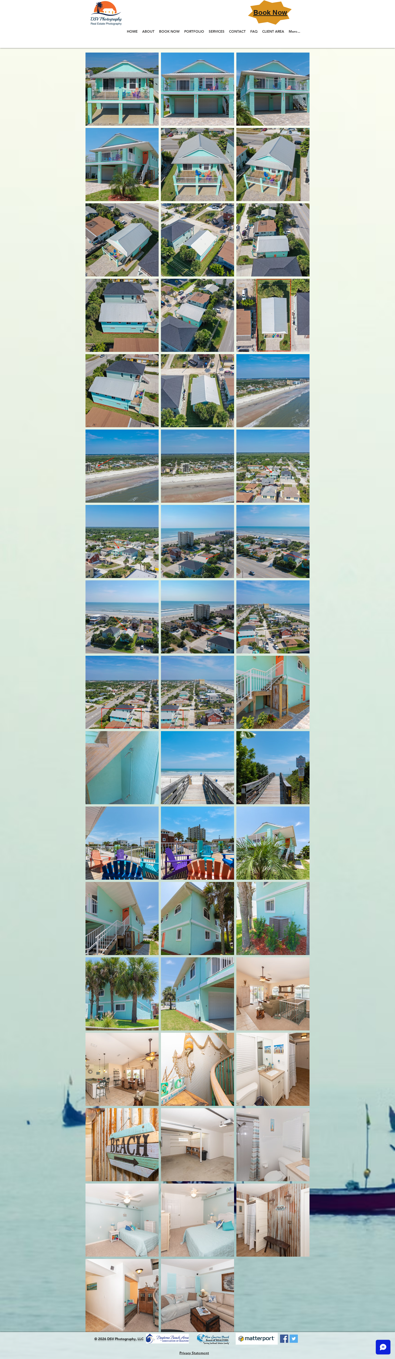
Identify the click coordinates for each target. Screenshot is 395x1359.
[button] (194, 31)
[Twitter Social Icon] (294, 1339)
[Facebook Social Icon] (284, 1339)
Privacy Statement (194, 1353)
